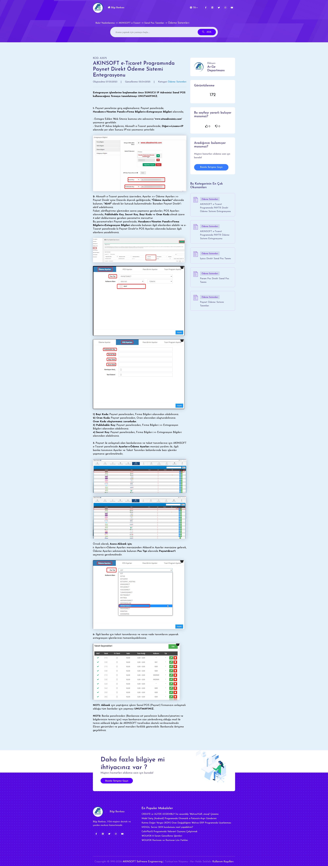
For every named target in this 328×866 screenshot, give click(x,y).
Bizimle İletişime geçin (116, 781)
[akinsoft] (98, 812)
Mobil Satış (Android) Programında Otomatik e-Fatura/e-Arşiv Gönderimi (179, 818)
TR (194, 8)
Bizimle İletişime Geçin (211, 167)
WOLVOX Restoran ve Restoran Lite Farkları (165, 840)
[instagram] (225, 7)
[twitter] (219, 7)
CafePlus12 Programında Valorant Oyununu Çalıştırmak (169, 831)
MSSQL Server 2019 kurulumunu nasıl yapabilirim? (167, 827)
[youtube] (232, 7)
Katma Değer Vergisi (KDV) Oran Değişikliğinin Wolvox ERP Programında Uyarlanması (186, 823)
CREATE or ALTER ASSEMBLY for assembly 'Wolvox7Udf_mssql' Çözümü (180, 814)
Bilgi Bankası (117, 8)
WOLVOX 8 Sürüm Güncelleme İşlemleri (162, 836)
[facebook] (205, 7)
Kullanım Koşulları (223, 861)
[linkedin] (212, 7)
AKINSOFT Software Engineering (142, 861)
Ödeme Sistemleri (177, 82)
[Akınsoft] (98, 8)
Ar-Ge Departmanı (216, 68)
